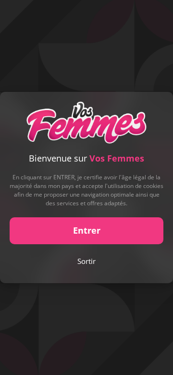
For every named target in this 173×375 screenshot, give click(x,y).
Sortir (86, 261)
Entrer (86, 230)
